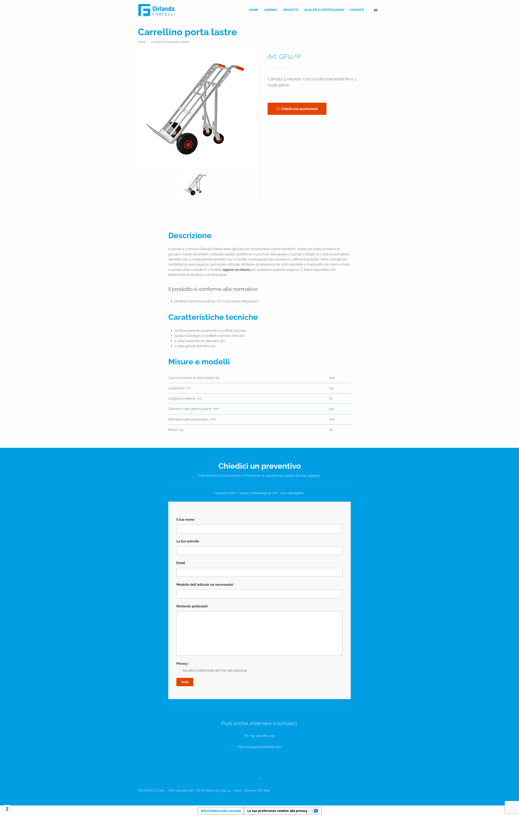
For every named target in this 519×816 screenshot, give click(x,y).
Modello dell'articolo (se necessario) (204, 585)
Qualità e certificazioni (324, 10)
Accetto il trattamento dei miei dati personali (214, 670)
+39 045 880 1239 (262, 736)
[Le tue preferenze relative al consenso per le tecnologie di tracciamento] (7, 809)
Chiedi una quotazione (299, 109)
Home (253, 10)
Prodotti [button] (290, 10)
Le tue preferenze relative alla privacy (277, 811)
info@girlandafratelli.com (263, 747)
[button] (195, 185)
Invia (185, 682)
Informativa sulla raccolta (221, 811)
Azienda (270, 10)
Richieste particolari (192, 606)
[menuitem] (376, 10)
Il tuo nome (186, 520)
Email (181, 563)
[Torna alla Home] (156, 10)
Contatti (357, 10)
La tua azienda (188, 541)
